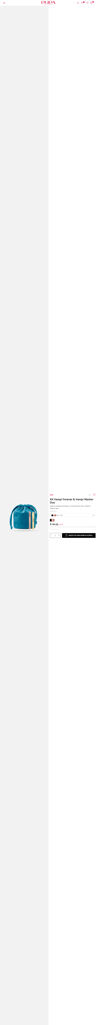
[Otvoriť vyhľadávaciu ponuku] (78, 3)
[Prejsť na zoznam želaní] (87, 3)
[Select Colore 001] (52, 520)
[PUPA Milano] (48, 3)
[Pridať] (58, 535)
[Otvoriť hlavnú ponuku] (4, 3)
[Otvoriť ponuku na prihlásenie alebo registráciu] (83, 3)
